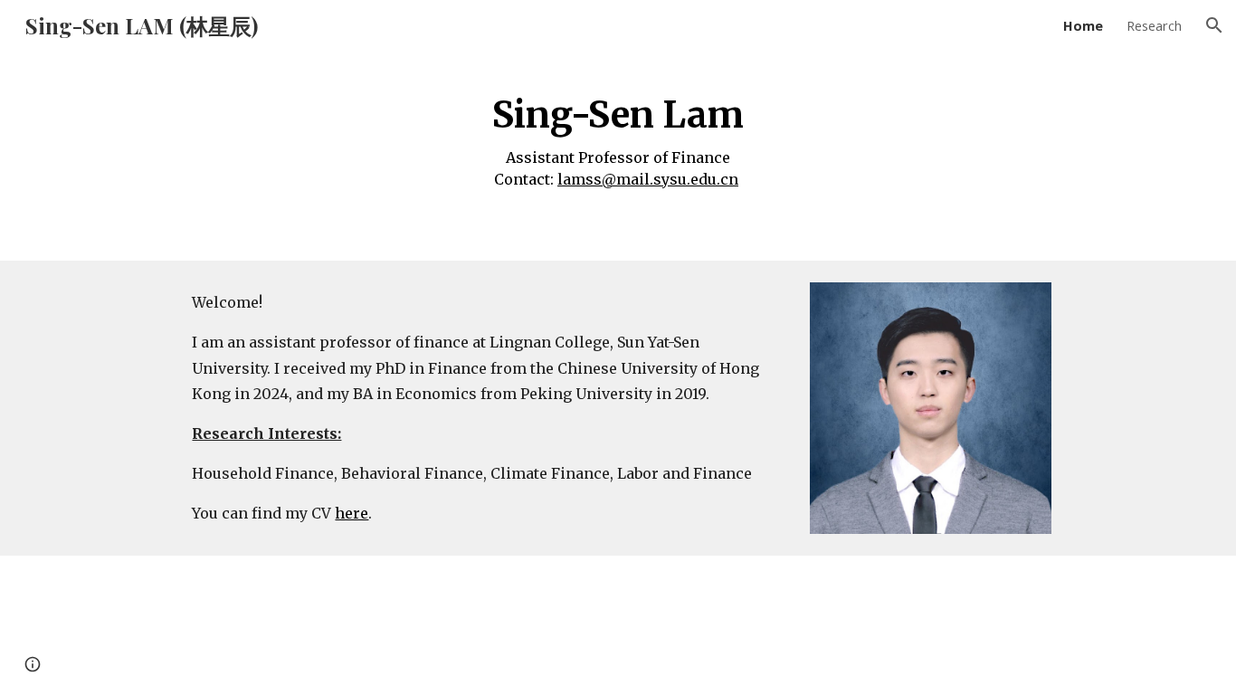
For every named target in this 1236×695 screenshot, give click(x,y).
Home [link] (1083, 25)
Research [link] (1154, 25)
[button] (1214, 25)
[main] (618, 136)
